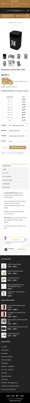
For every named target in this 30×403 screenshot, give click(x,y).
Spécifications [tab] (7, 180)
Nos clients (4, 353)
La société (4, 347)
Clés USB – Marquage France (9, 382)
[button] (28, 11)
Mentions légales (6, 360)
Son (19, 22)
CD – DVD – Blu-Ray (7, 369)
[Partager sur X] (8, 153)
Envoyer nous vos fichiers (8, 389)
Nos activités (5, 350)
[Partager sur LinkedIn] (20, 153)
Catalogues (4, 363)
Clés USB (3, 373)
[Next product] (13, 25)
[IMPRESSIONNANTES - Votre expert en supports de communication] (13, 11)
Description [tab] (7, 165)
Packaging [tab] (6, 187)
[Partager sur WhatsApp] (2, 153)
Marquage (3, 130)
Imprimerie (4, 379)
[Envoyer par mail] (14, 153)
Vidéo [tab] (4, 169)
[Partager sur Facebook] (5, 153)
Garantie (3, 141)
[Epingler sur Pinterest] (17, 153)
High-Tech (12, 22)
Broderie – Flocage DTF (8, 366)
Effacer (27, 123)
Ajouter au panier (18, 147)
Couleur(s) (3, 125)
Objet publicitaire (6, 376)
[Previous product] (16, 25)
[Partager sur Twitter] (11, 153)
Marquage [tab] (6, 183)
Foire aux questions (6, 356)
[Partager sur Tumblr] (23, 153)
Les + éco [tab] (6, 173)
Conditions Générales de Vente (10, 386)
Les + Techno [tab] (7, 176)
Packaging (3, 135)
